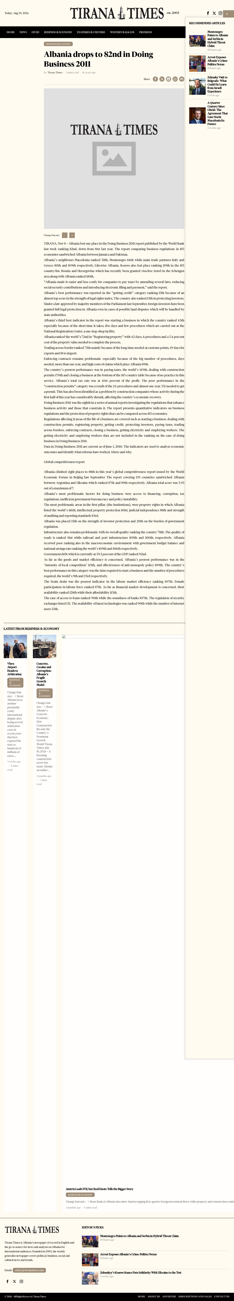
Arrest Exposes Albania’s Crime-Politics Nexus (217, 60)
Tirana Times (55, 72)
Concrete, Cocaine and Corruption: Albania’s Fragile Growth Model (44, 674)
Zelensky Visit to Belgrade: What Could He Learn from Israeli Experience (217, 84)
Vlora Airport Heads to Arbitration (14, 669)
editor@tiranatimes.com (29, 1270)
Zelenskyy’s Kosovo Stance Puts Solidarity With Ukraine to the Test (140, 1272)
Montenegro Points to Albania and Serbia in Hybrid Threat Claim (217, 39)
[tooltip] (208, 13)
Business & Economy (58, 44)
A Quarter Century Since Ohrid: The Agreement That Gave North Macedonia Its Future (217, 113)
